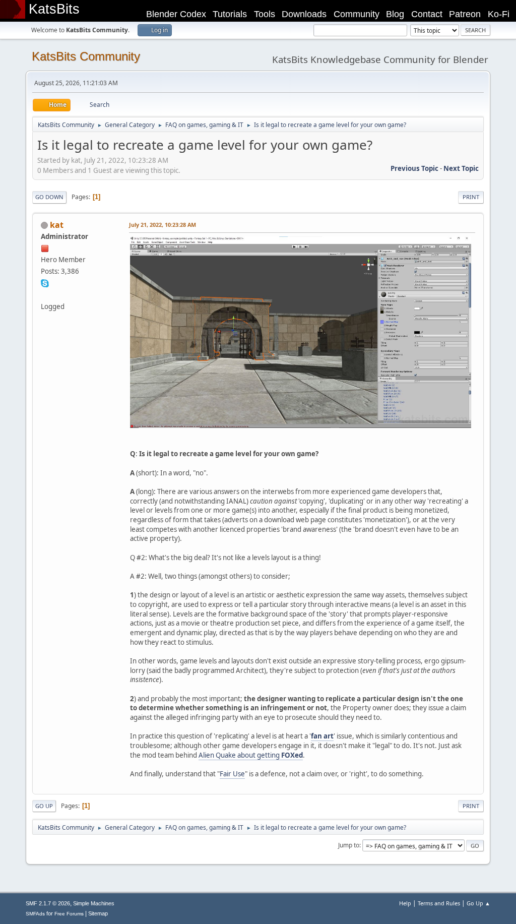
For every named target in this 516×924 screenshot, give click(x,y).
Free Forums (69, 913)
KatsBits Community (86, 56)
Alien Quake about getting (251, 755)
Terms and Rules (439, 903)
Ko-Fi (498, 14)
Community (356, 14)
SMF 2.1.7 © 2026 (48, 903)
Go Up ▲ (478, 903)
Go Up (44, 806)
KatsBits (54, 9)
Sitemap (98, 913)
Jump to (348, 845)
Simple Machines (93, 903)
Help (405, 903)
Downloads (304, 14)
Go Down (49, 197)
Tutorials (230, 14)
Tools (264, 14)
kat (56, 224)
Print (471, 197)
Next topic (461, 168)
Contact (426, 14)
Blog (395, 14)
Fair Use (232, 773)
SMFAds (35, 913)
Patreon (465, 14)
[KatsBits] (45, 294)
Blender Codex (176, 14)
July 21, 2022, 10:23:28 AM (162, 224)
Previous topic (414, 168)
